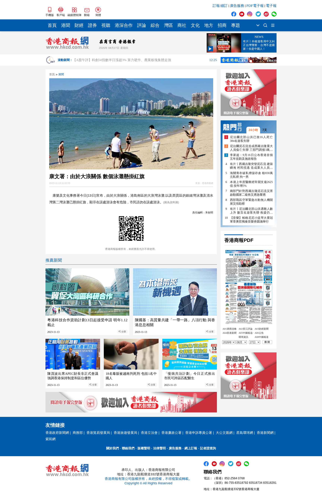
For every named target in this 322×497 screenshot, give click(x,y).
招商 (222, 25)
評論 (141, 25)
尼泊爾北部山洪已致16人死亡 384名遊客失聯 (251, 138)
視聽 (105, 25)
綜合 (155, 25)
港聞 (65, 25)
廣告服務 (237, 6)
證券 (92, 25)
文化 (195, 25)
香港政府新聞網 (57, 433)
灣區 (168, 25)
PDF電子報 (255, 6)
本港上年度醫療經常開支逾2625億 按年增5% (251, 183)
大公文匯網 (224, 433)
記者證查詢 (208, 448)
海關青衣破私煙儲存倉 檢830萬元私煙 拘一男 (251, 174)
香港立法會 (149, 433)
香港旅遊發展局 (125, 433)
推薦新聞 (53, 260)
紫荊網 (50, 439)
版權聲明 (144, 448)
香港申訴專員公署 (198, 433)
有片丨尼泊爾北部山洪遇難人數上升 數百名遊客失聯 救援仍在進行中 (251, 210)
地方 (208, 25)
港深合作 (124, 25)
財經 (79, 25)
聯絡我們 (128, 448)
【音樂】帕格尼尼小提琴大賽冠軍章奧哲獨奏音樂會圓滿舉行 (251, 219)
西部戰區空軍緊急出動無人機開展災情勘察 (251, 201)
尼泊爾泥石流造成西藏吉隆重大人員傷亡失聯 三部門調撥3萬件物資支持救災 (251, 148)
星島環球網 (244, 433)
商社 (181, 25)
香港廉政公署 (171, 433)
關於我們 (112, 448)
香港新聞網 (265, 433)
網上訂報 (190, 448)
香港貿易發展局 (98, 433)
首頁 (52, 25)
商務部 (78, 433)
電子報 (271, 6)
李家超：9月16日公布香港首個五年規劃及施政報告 (251, 157)
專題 (235, 25)
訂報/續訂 (220, 6)
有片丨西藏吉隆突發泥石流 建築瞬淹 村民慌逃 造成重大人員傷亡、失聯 (251, 166)
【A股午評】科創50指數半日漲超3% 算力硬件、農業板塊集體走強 (145, 60)
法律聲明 (159, 448)
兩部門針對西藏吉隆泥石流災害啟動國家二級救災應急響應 (251, 192)
